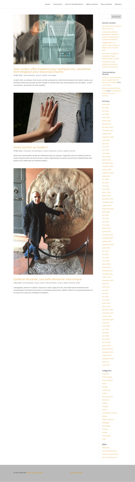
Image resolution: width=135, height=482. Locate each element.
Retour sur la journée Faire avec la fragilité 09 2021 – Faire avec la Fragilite (111, 79)
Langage (105, 406)
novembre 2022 (107, 238)
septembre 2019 (108, 359)
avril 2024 (105, 186)
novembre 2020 (107, 313)
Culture (46, 151)
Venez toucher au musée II (31, 147)
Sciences (105, 429)
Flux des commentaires (110, 454)
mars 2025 (105, 153)
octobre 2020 (106, 316)
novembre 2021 (107, 274)
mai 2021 (105, 293)
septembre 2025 (108, 137)
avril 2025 (105, 150)
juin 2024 (105, 179)
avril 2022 (105, 258)
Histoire (105, 403)
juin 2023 (105, 215)
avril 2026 (105, 114)
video (78, 283)
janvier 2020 (106, 346)
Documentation (29, 75)
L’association (57, 4)
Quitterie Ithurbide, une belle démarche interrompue (48, 279)
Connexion (106, 448)
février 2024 (106, 192)
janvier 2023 (106, 231)
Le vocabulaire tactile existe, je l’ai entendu (111, 93)
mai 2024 (105, 183)
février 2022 (106, 264)
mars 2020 (105, 339)
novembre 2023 (107, 202)
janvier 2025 (106, 160)
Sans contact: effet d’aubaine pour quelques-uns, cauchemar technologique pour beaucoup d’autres (52, 70)
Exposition (53, 151)
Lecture (38, 75)
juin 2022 (105, 251)
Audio (37, 283)
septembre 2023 (108, 209)
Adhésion (118, 4)
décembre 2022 (107, 235)
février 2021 (106, 303)
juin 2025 (105, 144)
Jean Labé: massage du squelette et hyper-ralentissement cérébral (110, 56)
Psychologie (106, 426)
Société (44, 75)
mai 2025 (105, 147)
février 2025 (106, 157)
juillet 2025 (106, 140)
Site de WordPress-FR (109, 457)
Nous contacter (106, 4)
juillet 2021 (106, 287)
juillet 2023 (106, 212)
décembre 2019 (107, 349)
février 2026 (106, 121)
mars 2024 (105, 189)
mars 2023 (105, 225)
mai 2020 (105, 333)
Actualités (27, 151)
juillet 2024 (106, 176)
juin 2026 (105, 108)
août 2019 (105, 362)
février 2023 (106, 228)
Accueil (47, 4)
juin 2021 (105, 290)
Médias (104, 416)
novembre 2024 (107, 166)
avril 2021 (105, 297)
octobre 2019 (106, 355)
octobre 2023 (106, 205)
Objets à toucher (92, 4)
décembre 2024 (107, 163)
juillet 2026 (106, 104)
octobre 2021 (106, 277)
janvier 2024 (106, 196)
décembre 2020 (107, 310)
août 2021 (105, 284)
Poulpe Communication (34, 473)
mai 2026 (105, 111)
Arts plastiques (37, 151)
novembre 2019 (107, 352)
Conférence (106, 390)
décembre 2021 (107, 271)
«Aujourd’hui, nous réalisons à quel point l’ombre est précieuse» (110, 64)
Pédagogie (105, 423)
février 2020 (106, 342)
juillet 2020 (106, 326)
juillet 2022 (106, 248)
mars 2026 (105, 117)
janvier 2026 (106, 124)
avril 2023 (105, 222)
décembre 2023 (107, 199)
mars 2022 (105, 261)
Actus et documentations (74, 4)
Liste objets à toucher (109, 413)
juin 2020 (105, 329)
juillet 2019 (106, 365)
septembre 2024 (108, 173)
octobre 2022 (106, 241)
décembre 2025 (107, 127)
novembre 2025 (107, 131)
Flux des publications (109, 451)
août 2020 (105, 323)
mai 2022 (105, 254)
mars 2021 (105, 300)
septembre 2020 (108, 320)
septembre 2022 (108, 244)
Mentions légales (76, 473)
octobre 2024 (106, 170)
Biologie (105, 387)
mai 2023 (105, 218)
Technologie (52, 75)
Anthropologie (107, 377)
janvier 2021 (106, 306)
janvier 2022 (106, 267)
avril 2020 (105, 336)
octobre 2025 (106, 134)
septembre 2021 (108, 280)
